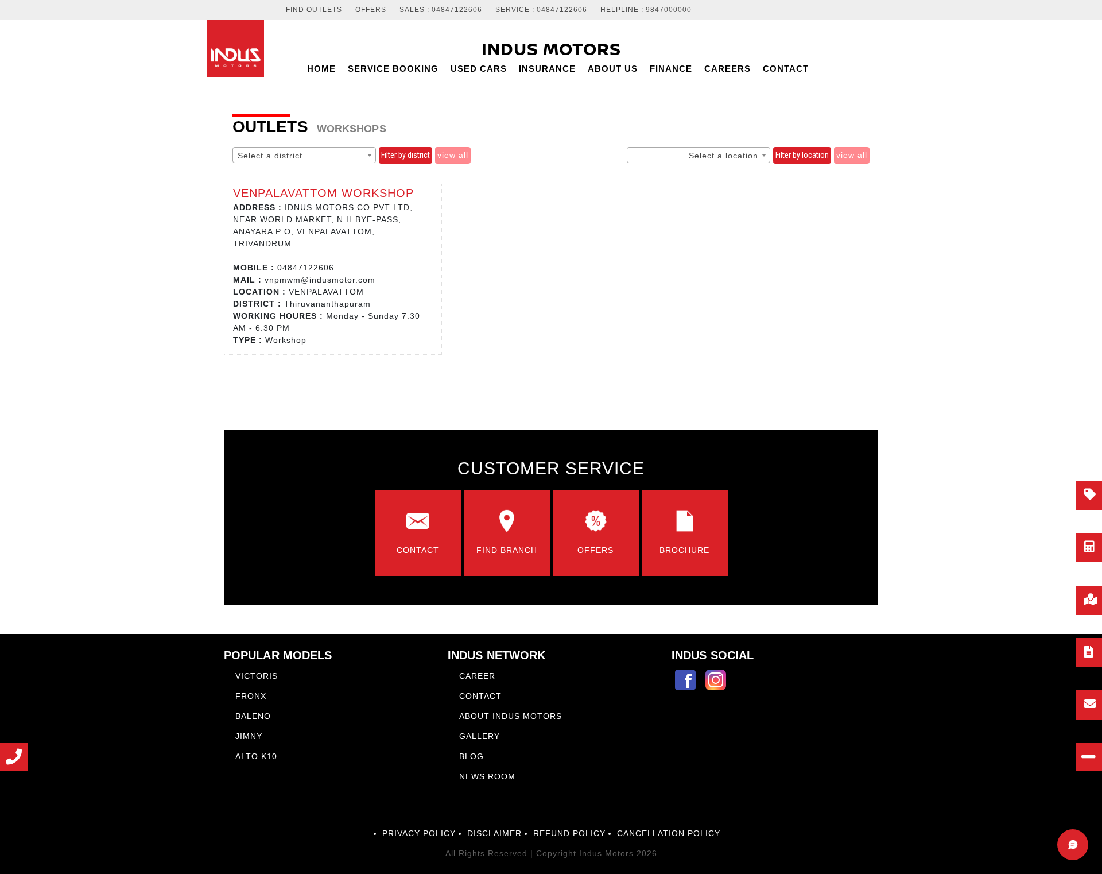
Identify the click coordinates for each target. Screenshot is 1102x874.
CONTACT (786, 69)
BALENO (253, 716)
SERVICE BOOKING (393, 69)
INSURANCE (547, 69)
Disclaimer (494, 833)
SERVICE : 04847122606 (541, 10)
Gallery (479, 736)
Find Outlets (314, 10)
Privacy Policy (419, 833)
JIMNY (248, 736)
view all (452, 155)
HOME (321, 69)
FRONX (250, 696)
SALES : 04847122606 (440, 10)
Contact (480, 696)
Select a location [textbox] (723, 155)
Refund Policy (569, 833)
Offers (370, 10)
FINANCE (671, 69)
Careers (727, 69)
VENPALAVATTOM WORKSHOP (323, 193)
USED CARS (479, 69)
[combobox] (304, 155)
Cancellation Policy (668, 833)
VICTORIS (256, 675)
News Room (487, 776)
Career (477, 675)
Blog (471, 756)
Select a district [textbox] (270, 155)
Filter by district (405, 155)
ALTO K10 (256, 756)
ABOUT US (613, 69)
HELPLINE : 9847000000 (646, 10)
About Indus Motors (510, 716)
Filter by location (802, 155)
